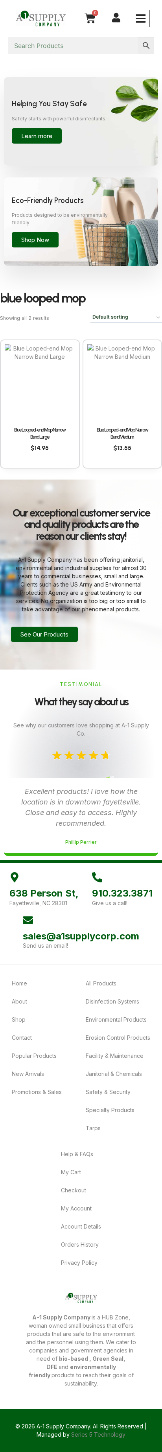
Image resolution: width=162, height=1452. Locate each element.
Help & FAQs (77, 1154)
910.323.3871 (122, 893)
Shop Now (35, 240)
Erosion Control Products (118, 1037)
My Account (76, 1208)
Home (19, 983)
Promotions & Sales (37, 1092)
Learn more (36, 136)
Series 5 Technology (98, 1434)
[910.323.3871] (97, 877)
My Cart (71, 1172)
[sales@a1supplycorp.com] (28, 920)
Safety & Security (108, 1092)
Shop (19, 1019)
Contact (22, 1037)
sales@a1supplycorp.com (81, 936)
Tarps (93, 1128)
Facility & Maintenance (115, 1055)
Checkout (73, 1190)
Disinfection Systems (112, 1001)
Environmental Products (116, 1019)
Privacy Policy (79, 1262)
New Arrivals (28, 1073)
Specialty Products (110, 1110)
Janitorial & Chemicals (114, 1073)
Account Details (81, 1226)
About (19, 1001)
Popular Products (34, 1055)
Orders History (80, 1244)
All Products (101, 983)
